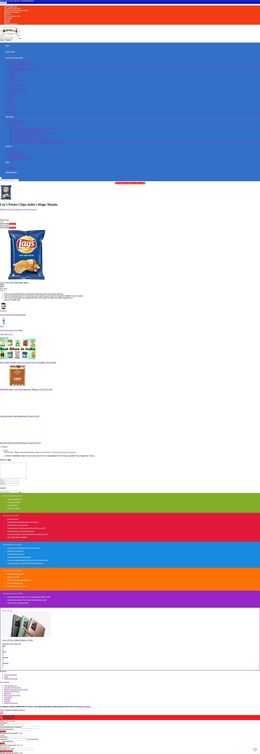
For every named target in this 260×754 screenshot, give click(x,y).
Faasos (10, 101)
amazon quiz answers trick (17, 121)
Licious (10, 84)
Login (2, 743)
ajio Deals (7, 14)
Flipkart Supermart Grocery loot (17, 586)
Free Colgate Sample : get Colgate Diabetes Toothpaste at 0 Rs (35, 132)
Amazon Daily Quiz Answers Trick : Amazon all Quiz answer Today (28, 597)
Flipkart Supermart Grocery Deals (16, 10)
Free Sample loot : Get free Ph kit (24, 134)
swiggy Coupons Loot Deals (18, 91)
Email (2, 725)
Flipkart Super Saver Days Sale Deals (19, 580)
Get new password (6, 751)
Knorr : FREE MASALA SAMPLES (23, 138)
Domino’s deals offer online (17, 89)
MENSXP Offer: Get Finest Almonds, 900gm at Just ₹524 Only (26, 389)
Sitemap (7, 22)
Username (3, 723)
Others (7, 162)
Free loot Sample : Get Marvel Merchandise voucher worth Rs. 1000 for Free (39, 128)
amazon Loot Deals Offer (15, 551)
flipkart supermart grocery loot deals (25, 68)
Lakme (10, 97)
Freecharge (8, 18)
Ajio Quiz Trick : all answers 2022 (17, 603)
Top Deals (8, 146)
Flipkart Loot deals (15, 66)
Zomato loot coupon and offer (19, 70)
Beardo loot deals (14, 107)
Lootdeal (11, 95)
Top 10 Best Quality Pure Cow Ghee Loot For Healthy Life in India (28, 362)
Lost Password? (32, 739)
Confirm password (6, 729)
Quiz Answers (9, 116)
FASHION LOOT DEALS (16, 152)
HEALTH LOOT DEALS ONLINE (19, 150)
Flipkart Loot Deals (13, 577)
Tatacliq (11, 103)
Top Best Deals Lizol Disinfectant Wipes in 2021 (20, 416)
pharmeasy (12, 82)
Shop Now (12, 224)
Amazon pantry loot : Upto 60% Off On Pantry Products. (25, 563)
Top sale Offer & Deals (12, 8)
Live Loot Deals (10, 52)
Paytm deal (16, 79)
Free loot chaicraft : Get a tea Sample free (27, 130)
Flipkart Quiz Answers (11, 12)
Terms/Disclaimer (10, 675)
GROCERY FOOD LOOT (16, 156)
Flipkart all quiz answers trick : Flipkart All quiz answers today (27, 600)
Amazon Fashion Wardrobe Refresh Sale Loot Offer (24, 548)
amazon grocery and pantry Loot (23, 64)
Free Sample (12, 126)
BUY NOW (3, 288)
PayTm (10, 78)
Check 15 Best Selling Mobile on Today (17, 640)
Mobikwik (11, 74)
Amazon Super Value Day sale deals (19, 557)
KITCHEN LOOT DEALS (16, 154)
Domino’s (7, 20)
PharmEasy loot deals (16, 85)
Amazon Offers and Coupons (18, 62)
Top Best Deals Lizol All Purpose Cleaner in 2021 (20, 443)
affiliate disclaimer (84, 707)
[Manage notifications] (255, 749)
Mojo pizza (12, 99)
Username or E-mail (7, 749)
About (10, 166)
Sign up (3, 731)
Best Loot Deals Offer (12, 16)
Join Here (3, 3)
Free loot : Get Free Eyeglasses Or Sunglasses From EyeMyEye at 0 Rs (37, 142)
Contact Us (12, 168)
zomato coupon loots (14, 499)
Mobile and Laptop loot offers (19, 158)
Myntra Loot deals (14, 76)
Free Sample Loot (10, 6)
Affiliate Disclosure (11, 24)
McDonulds (12, 112)
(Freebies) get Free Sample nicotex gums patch (29, 136)
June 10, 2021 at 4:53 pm (67, 452)
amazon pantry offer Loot (15, 554)
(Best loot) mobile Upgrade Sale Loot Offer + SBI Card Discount (27, 560)
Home (7, 45)
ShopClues (12, 105)
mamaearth (12, 72)
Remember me (7, 741)
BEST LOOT (8, 334)
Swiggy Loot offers (13, 508)
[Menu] (1, 178)
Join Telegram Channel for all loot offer (130, 183)
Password (10, 727)
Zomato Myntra (12, 505)
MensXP (11, 93)
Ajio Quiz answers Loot (16, 124)
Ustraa (10, 109)
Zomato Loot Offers (14, 502)
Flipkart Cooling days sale (15, 574)
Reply (6, 450)
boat (9, 87)
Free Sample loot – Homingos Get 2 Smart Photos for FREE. (33, 140)
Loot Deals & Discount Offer (14, 58)
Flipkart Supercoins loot (15, 583)
